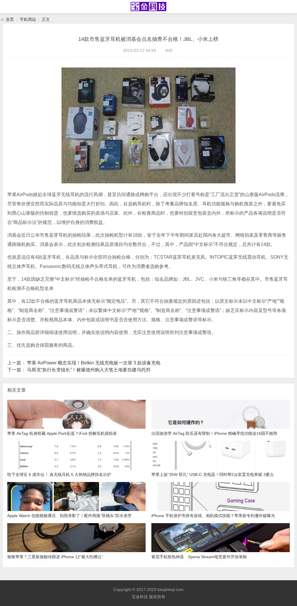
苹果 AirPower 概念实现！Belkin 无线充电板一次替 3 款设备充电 (93, 362)
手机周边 (28, 19)
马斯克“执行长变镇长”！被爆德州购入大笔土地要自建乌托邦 (89, 369)
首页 (10, 19)
